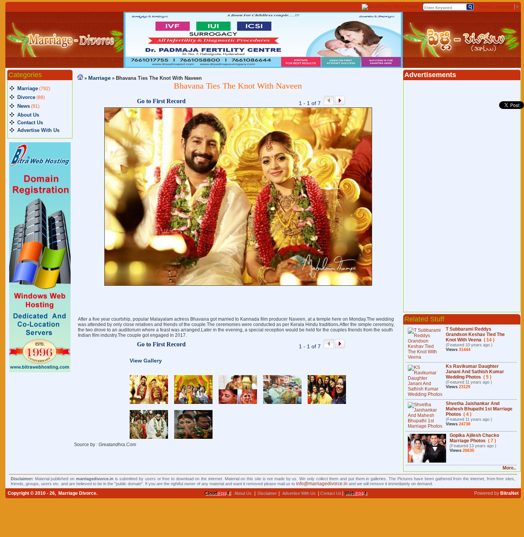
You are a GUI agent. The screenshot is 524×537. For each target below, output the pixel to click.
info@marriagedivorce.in (322, 483)
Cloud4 (216, 493)
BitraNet (509, 493)
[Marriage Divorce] (64, 55)
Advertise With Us (38, 130)
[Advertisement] (238, 301)
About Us (28, 115)
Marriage (27, 88)
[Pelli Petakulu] (462, 55)
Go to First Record (161, 101)
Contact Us (30, 122)
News (23, 106)
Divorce (26, 97)
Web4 (356, 493)
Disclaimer (267, 493)
